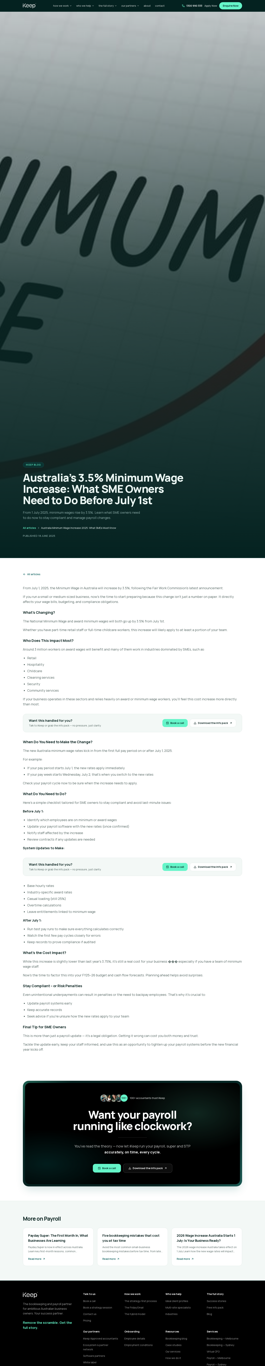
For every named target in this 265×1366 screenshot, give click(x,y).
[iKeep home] (29, 5)
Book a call (177, 723)
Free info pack (215, 1307)
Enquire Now (230, 5)
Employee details (134, 1338)
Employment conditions (138, 1345)
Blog (209, 1314)
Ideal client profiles (176, 1301)
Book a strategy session (97, 1307)
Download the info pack (213, 723)
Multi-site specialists (178, 1307)
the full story (106, 5)
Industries (171, 1314)
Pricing (87, 1320)
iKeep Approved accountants (100, 1338)
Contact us (89, 1314)
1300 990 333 (194, 5)
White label (89, 1362)
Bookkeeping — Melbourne (222, 1338)
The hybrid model (134, 1314)
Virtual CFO (213, 1351)
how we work (61, 5)
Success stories (216, 1301)
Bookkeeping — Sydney (220, 1345)
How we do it (173, 1358)
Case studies (173, 1345)
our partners (128, 5)
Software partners (94, 1356)
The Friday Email (133, 1307)
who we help (83, 5)
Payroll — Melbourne (219, 1358)
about (147, 5)
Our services (172, 1351)
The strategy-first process (140, 1301)
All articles (29, 528)
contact (160, 5)
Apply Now (210, 5)
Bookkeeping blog (176, 1338)
